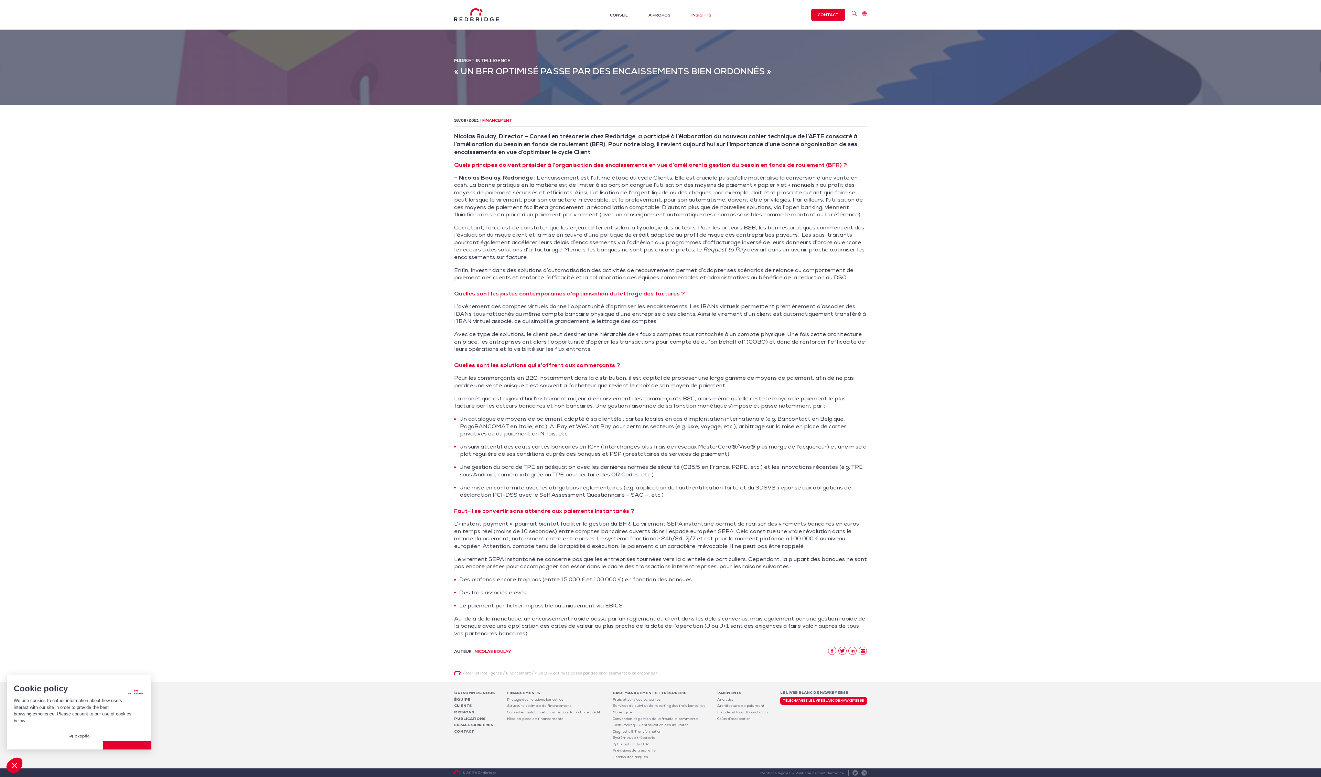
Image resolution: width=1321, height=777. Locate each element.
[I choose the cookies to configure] (79, 745)
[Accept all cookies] (127, 745)
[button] (14, 765)
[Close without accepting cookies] (31, 745)
